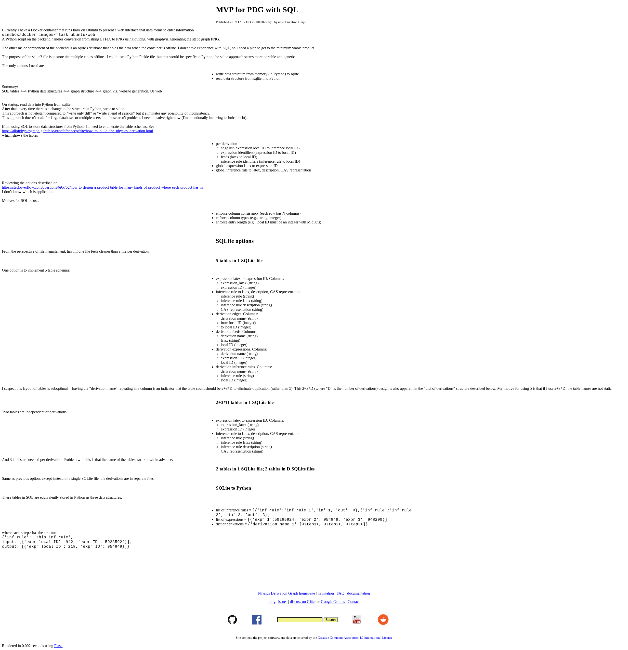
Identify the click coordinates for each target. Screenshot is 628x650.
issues (282, 601)
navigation (326, 593)
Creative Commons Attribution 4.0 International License (355, 637)
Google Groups (333, 601)
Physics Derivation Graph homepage (286, 593)
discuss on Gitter (303, 601)
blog (272, 601)
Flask (58, 646)
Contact (354, 601)
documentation (358, 593)
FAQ (340, 593)
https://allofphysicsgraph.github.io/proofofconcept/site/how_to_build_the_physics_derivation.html (77, 131)
